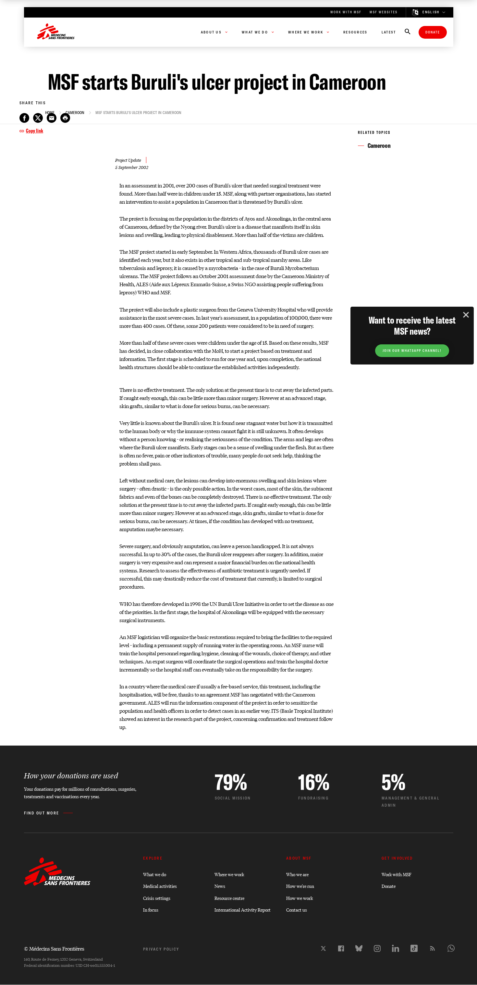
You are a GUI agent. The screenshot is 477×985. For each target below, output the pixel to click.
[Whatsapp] (451, 948)
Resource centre (229, 897)
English (430, 12)
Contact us (296, 909)
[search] (407, 32)
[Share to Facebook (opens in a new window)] (24, 118)
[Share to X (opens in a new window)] (38, 118)
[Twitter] (323, 948)
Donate (432, 32)
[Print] (65, 118)
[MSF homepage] (56, 32)
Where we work (229, 874)
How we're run (300, 885)
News (219, 885)
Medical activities (160, 885)
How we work (299, 897)
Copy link (34, 130)
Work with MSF (396, 874)
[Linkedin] (395, 948)
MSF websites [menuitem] (384, 12)
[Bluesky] (358, 948)
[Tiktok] (414, 948)
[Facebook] (341, 948)
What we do (154, 874)
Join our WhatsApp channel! (412, 351)
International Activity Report (242, 909)
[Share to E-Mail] (51, 118)
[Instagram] (377, 948)
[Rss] (432, 948)
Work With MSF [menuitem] (345, 12)
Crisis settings (156, 897)
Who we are (297, 874)
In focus (150, 909)
